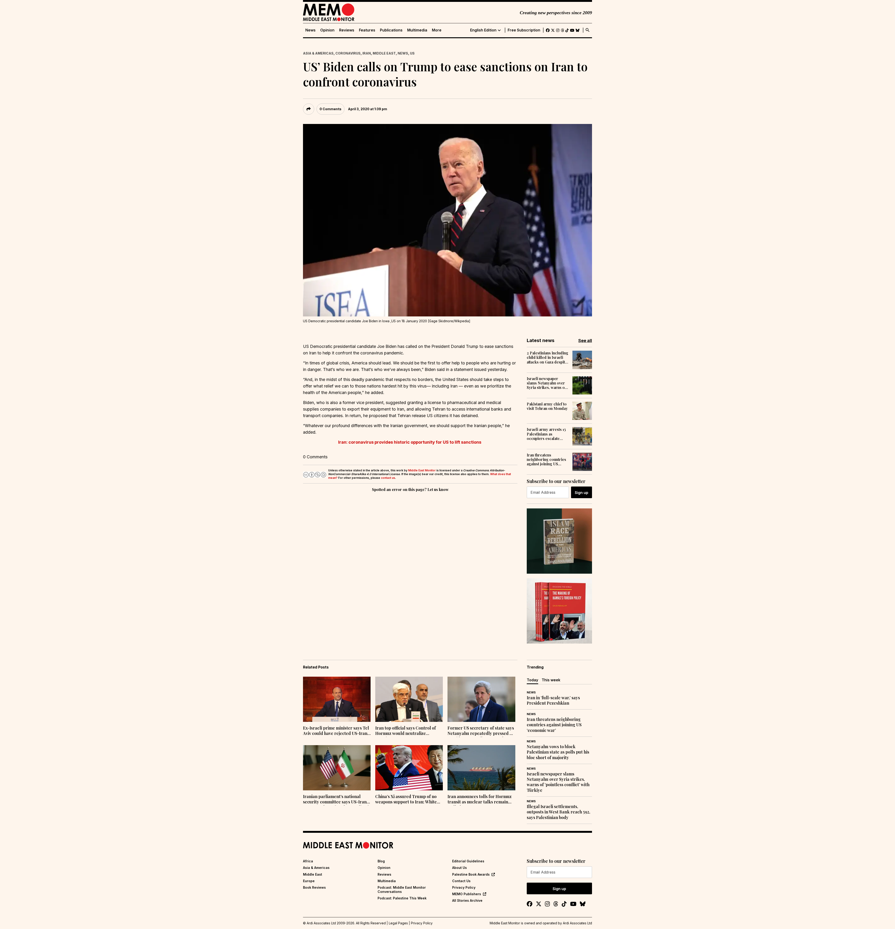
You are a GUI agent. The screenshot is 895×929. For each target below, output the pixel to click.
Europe (309, 881)
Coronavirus (348, 53)
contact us (388, 478)
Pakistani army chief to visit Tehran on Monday (547, 406)
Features (367, 30)
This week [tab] (551, 680)
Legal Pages (398, 923)
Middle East (384, 53)
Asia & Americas (318, 53)
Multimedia (417, 30)
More (436, 30)
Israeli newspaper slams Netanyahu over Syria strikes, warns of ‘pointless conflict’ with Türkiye (547, 383)
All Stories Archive (467, 900)
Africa (308, 861)
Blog (381, 861)
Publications (391, 30)
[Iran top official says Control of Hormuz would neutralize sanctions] (409, 699)
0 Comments (330, 109)
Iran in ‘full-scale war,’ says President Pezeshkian (553, 700)
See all (585, 340)
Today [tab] (532, 680)
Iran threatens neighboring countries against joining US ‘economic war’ (546, 459)
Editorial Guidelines (468, 861)
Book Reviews (314, 887)
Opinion (327, 30)
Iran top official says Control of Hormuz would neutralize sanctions (405, 731)
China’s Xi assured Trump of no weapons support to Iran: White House (406, 800)
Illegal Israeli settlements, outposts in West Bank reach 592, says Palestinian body (558, 812)
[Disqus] (410, 557)
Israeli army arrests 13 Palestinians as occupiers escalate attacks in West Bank (546, 434)
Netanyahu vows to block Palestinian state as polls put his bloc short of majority (558, 752)
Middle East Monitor (422, 470)
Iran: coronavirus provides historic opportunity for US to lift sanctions (410, 442)
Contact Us (461, 881)
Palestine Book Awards (471, 874)
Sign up (581, 492)
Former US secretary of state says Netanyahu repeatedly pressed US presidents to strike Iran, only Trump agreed (481, 731)
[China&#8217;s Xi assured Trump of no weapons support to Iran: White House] (409, 767)
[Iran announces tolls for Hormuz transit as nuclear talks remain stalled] (481, 767)
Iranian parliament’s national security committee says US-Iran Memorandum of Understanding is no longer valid (337, 800)
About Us (459, 868)
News (310, 30)
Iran (366, 53)
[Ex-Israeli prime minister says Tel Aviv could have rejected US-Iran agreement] (337, 699)
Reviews (346, 30)
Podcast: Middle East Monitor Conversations (402, 889)
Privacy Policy (463, 887)
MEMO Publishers (466, 894)
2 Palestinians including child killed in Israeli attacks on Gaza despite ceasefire (547, 357)
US (412, 53)
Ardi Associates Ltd (577, 923)
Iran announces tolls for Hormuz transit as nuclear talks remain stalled (480, 800)
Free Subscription (524, 30)
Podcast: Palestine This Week (402, 898)
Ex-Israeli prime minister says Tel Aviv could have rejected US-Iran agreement (336, 731)
